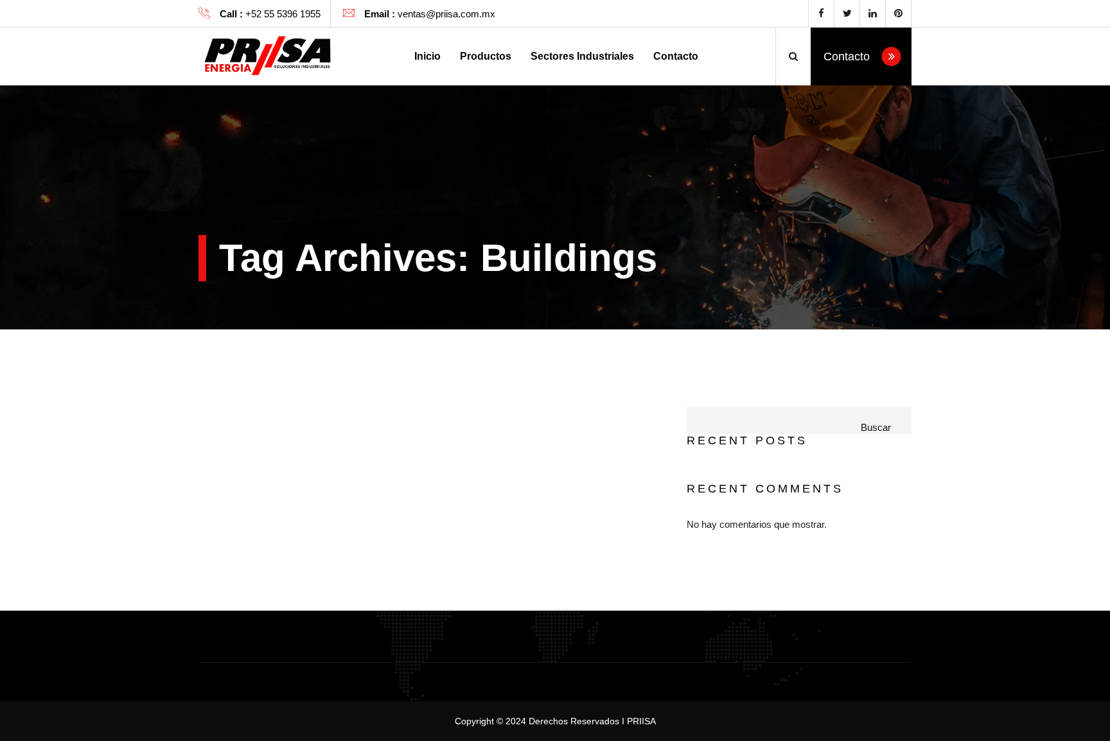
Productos (485, 56)
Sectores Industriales (582, 56)
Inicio (427, 56)
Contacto (675, 56)
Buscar (876, 427)
